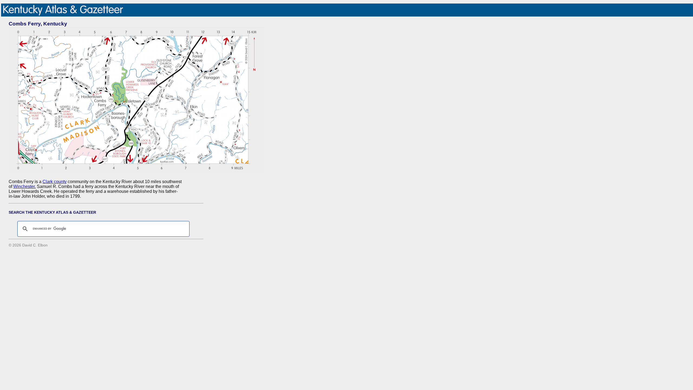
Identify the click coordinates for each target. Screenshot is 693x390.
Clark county (55, 181)
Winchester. (24, 186)
